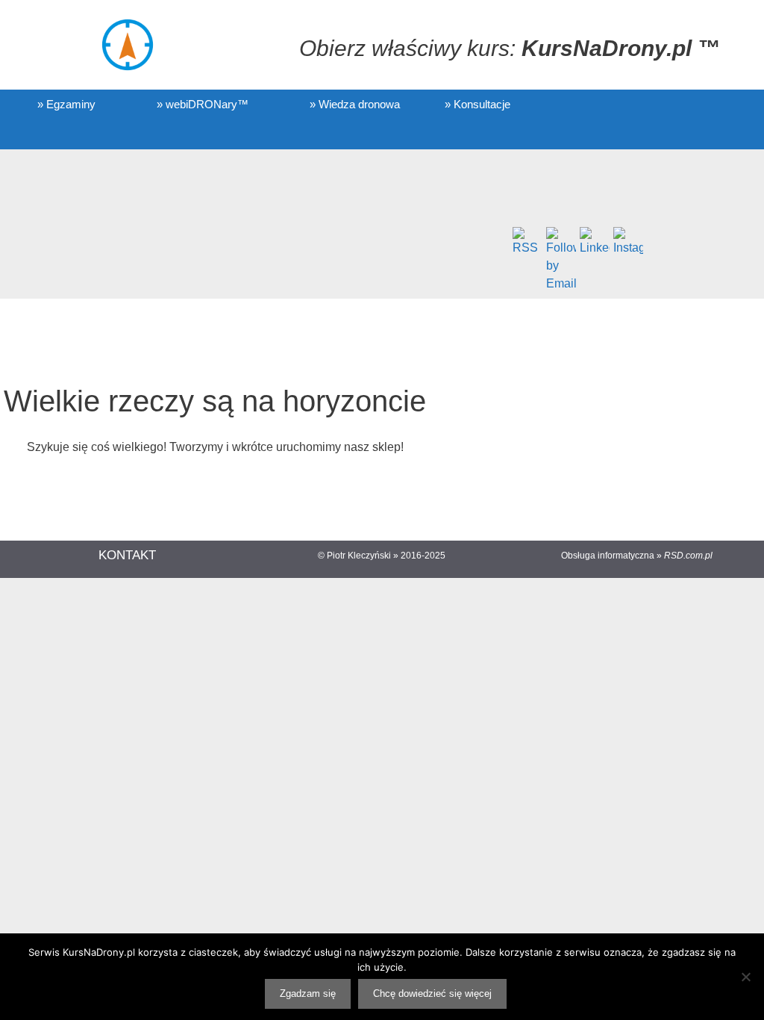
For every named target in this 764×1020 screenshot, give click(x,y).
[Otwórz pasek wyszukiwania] (98, 134)
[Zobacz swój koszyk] (42, 134)
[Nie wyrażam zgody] (745, 976)
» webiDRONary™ (202, 104)
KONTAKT (127, 555)
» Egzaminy (66, 104)
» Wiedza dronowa (355, 104)
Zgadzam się (308, 993)
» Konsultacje (477, 104)
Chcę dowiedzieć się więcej (432, 993)
